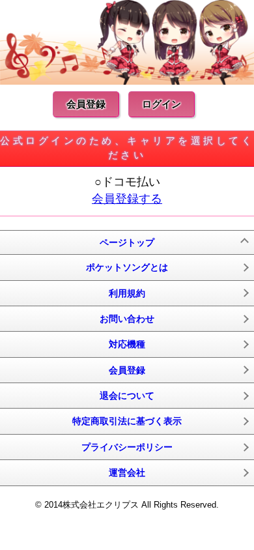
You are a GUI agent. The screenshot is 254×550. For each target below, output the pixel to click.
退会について (127, 395)
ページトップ (127, 242)
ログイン (161, 103)
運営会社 (127, 472)
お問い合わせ (127, 318)
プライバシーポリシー (127, 447)
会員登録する (127, 198)
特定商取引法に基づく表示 (127, 421)
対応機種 (127, 344)
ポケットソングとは (127, 267)
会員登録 (86, 103)
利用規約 (127, 293)
